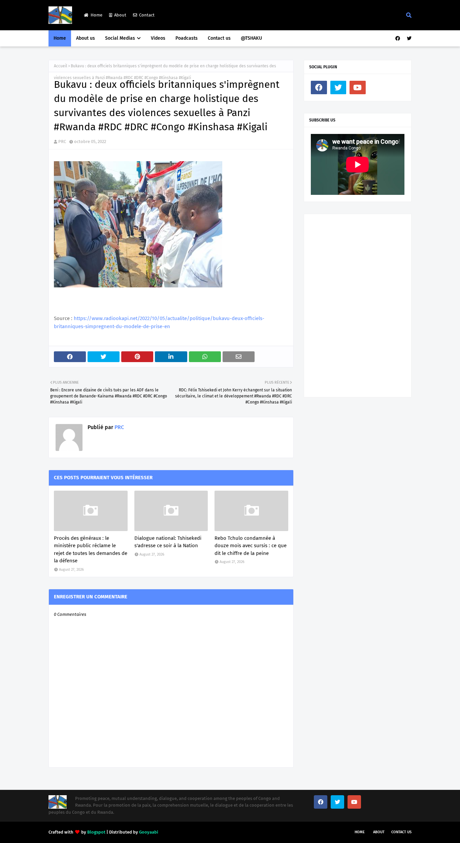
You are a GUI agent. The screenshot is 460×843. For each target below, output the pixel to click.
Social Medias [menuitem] (120, 38)
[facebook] (398, 38)
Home (96, 14)
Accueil (60, 66)
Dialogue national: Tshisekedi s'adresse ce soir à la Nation (167, 542)
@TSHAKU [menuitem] (251, 38)
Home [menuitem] (60, 38)
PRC (62, 141)
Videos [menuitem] (158, 38)
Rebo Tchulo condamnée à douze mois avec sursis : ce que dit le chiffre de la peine (251, 545)
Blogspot (96, 832)
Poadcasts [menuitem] (186, 38)
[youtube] (358, 87)
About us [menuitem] (85, 38)
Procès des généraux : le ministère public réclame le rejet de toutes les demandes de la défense (90, 549)
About (120, 14)
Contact (147, 14)
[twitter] (408, 38)
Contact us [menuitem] (219, 38)
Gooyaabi (148, 832)
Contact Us (401, 832)
